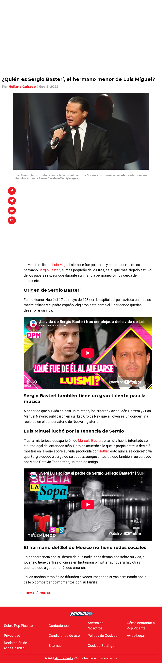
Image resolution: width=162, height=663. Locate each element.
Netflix (103, 451)
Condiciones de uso (64, 635)
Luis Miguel (61, 265)
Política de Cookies (103, 635)
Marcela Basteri (90, 440)
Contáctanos (59, 626)
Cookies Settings (101, 645)
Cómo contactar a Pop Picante (141, 625)
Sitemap (55, 645)
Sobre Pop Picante (18, 626)
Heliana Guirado (22, 87)
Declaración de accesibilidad (15, 645)
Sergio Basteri (49, 270)
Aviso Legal (136, 635)
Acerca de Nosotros (96, 625)
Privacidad (12, 635)
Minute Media (64, 658)
